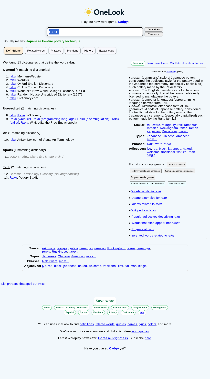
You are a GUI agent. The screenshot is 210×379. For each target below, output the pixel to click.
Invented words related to (152, 235)
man (192, 152)
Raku (21, 115)
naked (187, 148)
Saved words (100, 307)
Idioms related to (146, 204)
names (132, 324)
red (155, 148)
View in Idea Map (177, 183)
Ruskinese (169, 131)
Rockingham (169, 128)
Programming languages (142, 177)
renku (156, 131)
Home (47, 307)
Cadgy (123, 21)
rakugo (167, 125)
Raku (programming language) (54, 119)
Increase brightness (113, 338)
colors (152, 324)
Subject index (140, 307)
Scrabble (186, 63)
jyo (149, 148)
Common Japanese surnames (179, 171)
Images (164, 63)
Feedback (98, 312)
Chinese (169, 136)
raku (13, 76)
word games (140, 331)
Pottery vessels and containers (145, 171)
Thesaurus (153, 34)
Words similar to (146, 191)
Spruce (83, 312)
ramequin (191, 125)
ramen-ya (143, 248)
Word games (159, 307)
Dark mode (128, 312)
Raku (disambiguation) (93, 119)
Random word (120, 307)
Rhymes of (142, 229)
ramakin (152, 128)
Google (150, 63)
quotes (121, 324)
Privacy (113, 312)
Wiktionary (172, 71)
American (182, 136)
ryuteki (178, 125)
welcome (153, 152)
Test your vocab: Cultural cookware (147, 183)
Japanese (154, 136)
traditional (168, 152)
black (163, 148)
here (148, 338)
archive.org (197, 63)
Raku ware (154, 144)
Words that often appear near (155, 223)
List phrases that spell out (23, 283)
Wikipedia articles (143, 210)
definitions (87, 324)
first (179, 152)
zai (185, 152)
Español (70, 312)
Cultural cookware (176, 164)
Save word (138, 63)
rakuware (153, 125)
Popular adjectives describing (155, 216)
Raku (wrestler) (20, 119)
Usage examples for (149, 197)
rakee (183, 128)
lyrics (142, 324)
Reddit (178, 63)
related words (105, 324)
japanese (174, 148)
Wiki (172, 63)
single (151, 155)
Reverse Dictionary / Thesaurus (72, 307)
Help (142, 312)
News (157, 63)
